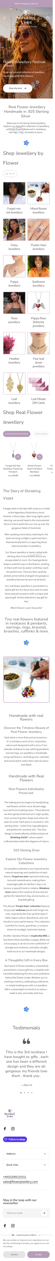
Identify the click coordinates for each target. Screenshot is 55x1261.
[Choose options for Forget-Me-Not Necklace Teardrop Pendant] (18, 457)
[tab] (16, 434)
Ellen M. (27, 1085)
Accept (38, 1254)
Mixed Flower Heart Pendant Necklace (34, 468)
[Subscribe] (44, 1213)
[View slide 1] (21, 1093)
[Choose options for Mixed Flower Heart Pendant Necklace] (40, 457)
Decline (14, 1254)
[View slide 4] (32, 1093)
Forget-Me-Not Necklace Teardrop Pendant (13, 468)
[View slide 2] (24, 1093)
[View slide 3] (28, 1093)
